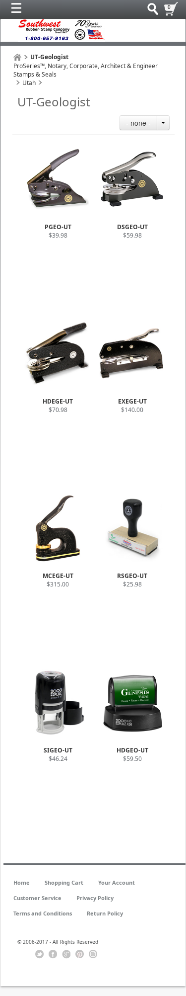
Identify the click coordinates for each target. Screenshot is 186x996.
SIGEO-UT (58, 750)
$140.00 (132, 410)
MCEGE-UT (58, 576)
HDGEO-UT (132, 750)
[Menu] (18, 10)
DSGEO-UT (132, 227)
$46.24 (58, 758)
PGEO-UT (58, 227)
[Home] (17, 57)
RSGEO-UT (132, 576)
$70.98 (58, 410)
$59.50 (132, 758)
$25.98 (132, 584)
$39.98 (58, 235)
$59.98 (132, 235)
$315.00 (58, 584)
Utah (29, 83)
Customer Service (37, 898)
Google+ (66, 954)
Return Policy (105, 913)
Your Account (116, 882)
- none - (138, 123)
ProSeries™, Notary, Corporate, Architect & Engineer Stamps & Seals (85, 70)
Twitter (39, 954)
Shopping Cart (64, 882)
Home (21, 882)
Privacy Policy (95, 898)
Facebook (53, 954)
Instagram (93, 954)
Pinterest (79, 954)
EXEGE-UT (132, 401)
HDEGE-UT (58, 401)
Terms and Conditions (42, 913)
